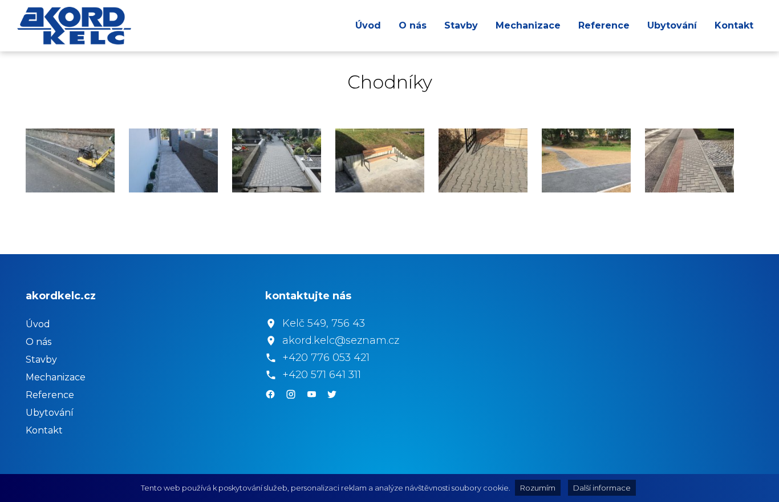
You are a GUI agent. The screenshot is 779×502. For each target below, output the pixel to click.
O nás (413, 25)
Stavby (461, 25)
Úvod (368, 25)
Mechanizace (528, 25)
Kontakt (734, 25)
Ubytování (672, 25)
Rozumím (537, 487)
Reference (604, 25)
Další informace (602, 487)
